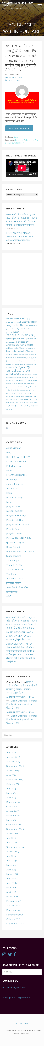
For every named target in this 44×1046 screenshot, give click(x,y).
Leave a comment (12, 80)
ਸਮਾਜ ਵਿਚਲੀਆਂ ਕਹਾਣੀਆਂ (17, 587)
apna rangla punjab (20, 333)
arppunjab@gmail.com (14, 987)
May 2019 (11, 865)
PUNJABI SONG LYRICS (18, 538)
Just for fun (12, 488)
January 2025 (13, 761)
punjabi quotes (14, 533)
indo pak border (14, 484)
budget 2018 (20, 140)
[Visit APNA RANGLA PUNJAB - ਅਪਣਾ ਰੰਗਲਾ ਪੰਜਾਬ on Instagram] (4, 955)
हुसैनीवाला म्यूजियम (13, 583)
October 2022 (13, 806)
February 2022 (13, 815)
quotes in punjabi (15, 542)
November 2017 (14, 914)
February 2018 (13, 901)
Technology (12, 560)
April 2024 (11, 775)
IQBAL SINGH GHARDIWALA (15, 364)
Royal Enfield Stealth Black (20, 551)
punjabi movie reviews (18, 524)
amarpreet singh (16, 322)
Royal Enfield (13, 547)
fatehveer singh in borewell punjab (18, 357)
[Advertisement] (22, 279)
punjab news (21, 396)
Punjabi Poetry (14, 529)
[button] (40, 4)
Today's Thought (15, 569)
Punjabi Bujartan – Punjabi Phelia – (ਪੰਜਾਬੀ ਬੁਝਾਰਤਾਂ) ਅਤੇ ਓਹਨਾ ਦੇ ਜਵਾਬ (21, 704)
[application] (22, 168)
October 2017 (13, 919)
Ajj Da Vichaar (13, 448)
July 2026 (11, 752)
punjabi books (13, 506)
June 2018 (11, 883)
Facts (9, 470)
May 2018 (11, 887)
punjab (23, 367)
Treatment (11, 574)
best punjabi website (17, 351)
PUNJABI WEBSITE (25, 393)
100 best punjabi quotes (17, 319)
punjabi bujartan (14, 511)
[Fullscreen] (34, 174)
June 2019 (11, 860)
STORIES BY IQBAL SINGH (23, 402)
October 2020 (13, 824)
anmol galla (18, 329)
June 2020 (11, 842)
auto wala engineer (28, 348)
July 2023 (11, 788)
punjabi (13, 370)
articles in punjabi (13, 348)
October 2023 (13, 784)
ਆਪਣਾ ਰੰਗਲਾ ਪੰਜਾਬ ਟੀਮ (13, 77)
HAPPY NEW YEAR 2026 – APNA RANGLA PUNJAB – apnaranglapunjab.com (19, 236)
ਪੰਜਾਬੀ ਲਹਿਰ (11, 592)
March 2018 (12, 896)
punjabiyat (10, 396)
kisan (9, 493)
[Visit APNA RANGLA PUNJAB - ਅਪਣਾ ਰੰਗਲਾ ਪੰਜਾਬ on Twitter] (10, 955)
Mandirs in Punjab (15, 497)
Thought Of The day (17, 565)
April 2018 (11, 892)
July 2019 (11, 856)
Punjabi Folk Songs (16, 515)
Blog (8, 452)
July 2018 (11, 878)
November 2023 (14, 779)
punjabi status (11, 393)
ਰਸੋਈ (8, 596)
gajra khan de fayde (29, 361)
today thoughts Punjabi (25, 406)
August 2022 (12, 811)
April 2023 (11, 797)
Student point (13, 556)
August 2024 (12, 770)
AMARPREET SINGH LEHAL (20, 697)
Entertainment (14, 466)
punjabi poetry (20, 380)
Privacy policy (22, 1023)
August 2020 (12, 833)
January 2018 (13, 905)
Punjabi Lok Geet (15, 520)
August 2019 (12, 851)
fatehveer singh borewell (27, 354)
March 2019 (12, 874)
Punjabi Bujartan (25, 374)
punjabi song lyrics (27, 390)
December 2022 (14, 802)
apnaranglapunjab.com (16, 339)
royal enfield (14, 399)
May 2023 (11, 793)
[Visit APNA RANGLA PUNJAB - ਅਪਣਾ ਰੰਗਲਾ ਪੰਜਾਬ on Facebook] (15, 955)
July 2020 (11, 838)
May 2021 (11, 820)
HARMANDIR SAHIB (16, 475)
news (11, 367)
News (16, 137)
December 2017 (14, 910)
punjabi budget (18, 143)
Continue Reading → (19, 128)
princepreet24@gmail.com (16, 997)
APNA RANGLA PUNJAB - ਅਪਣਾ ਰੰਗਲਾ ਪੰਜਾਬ (17, 4)
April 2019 (11, 869)
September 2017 (15, 923)
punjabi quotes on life (14, 387)
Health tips (12, 479)
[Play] (9, 174)
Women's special (15, 578)
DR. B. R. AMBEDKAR (16, 461)
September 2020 (15, 829)
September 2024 (15, 766)
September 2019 (15, 847)
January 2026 (13, 757)
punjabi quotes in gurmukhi (23, 383)
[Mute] (30, 174)
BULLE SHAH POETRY (18, 457)
